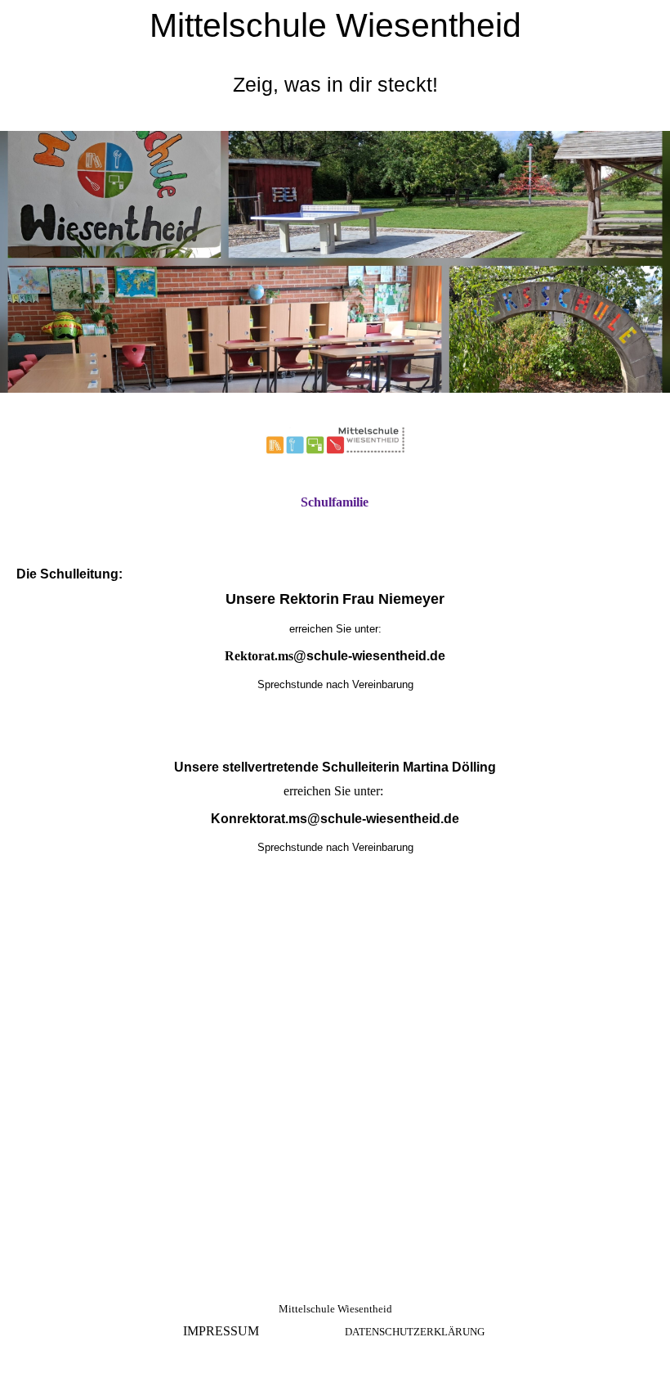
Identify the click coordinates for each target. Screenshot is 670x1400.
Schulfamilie (334, 502)
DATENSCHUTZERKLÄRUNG (415, 1332)
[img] (335, 262)
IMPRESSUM (221, 1331)
